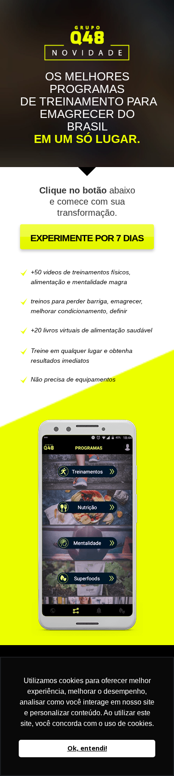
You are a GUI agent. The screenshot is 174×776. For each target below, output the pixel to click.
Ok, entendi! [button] (87, 748)
